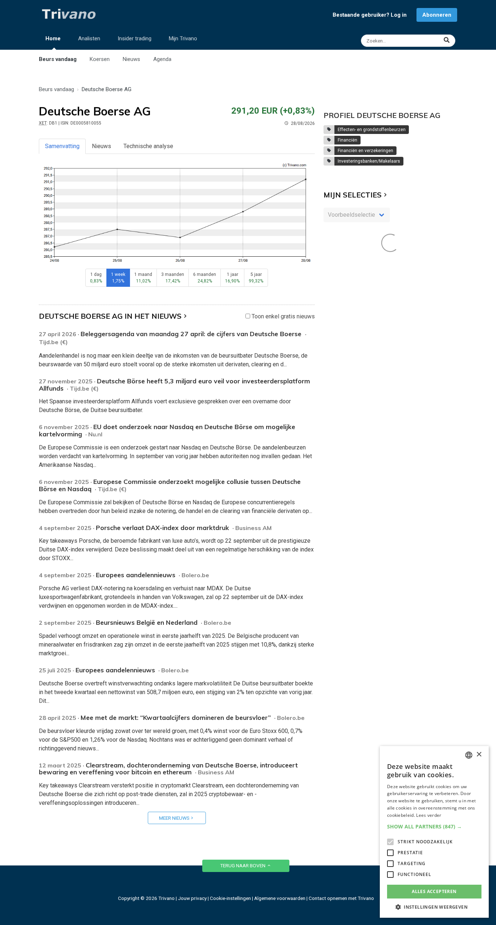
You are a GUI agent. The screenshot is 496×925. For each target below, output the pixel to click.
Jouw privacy (192, 898)
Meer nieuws (174, 818)
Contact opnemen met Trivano (341, 898)
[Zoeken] (409, 40)
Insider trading (134, 38)
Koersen (100, 59)
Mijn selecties (353, 194)
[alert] (434, 832)
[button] (434, 826)
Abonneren (436, 15)
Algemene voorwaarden (279, 898)
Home (53, 38)
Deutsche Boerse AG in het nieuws (110, 316)
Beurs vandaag (58, 59)
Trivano (166, 898)
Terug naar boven (243, 865)
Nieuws (131, 59)
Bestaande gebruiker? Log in (370, 15)
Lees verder (428, 815)
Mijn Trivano (183, 38)
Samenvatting (62, 146)
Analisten (89, 38)
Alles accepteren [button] (434, 891)
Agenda (162, 59)
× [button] (478, 754)
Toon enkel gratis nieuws (282, 316)
